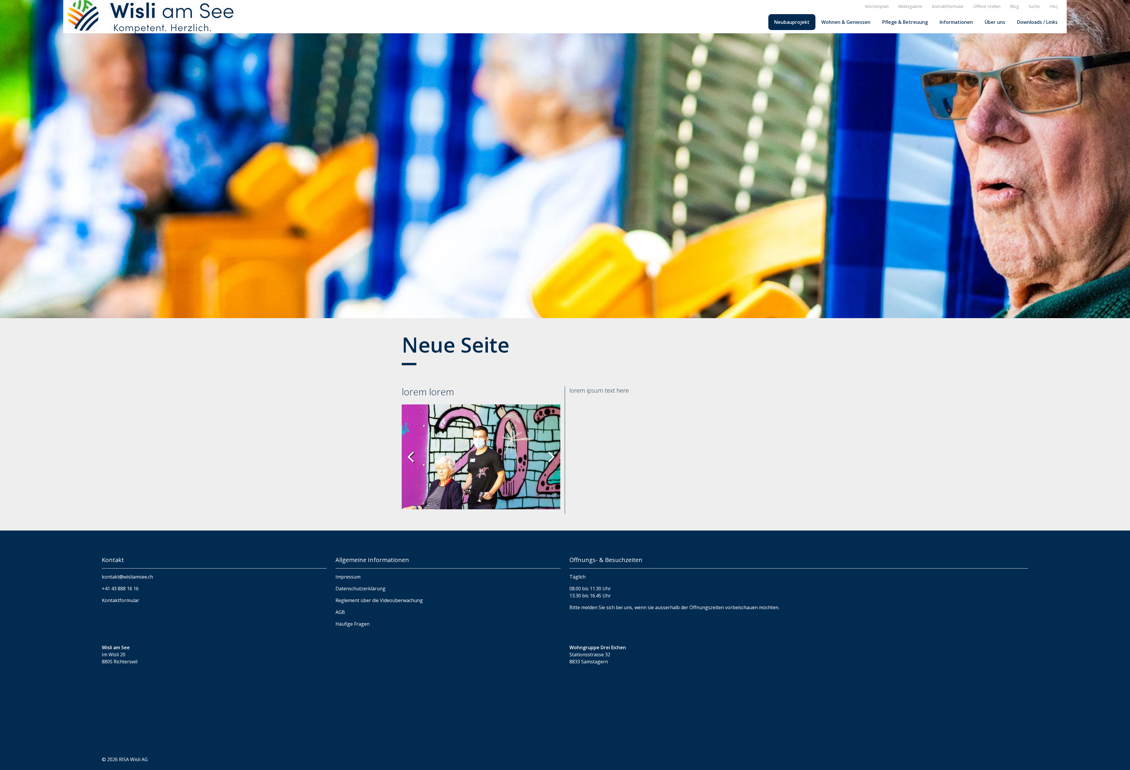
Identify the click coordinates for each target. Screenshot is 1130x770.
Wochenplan (877, 6)
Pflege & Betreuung (905, 22)
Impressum (347, 577)
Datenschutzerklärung (360, 588)
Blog (1014, 6)
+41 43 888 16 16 (120, 588)
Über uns (995, 22)
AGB (340, 612)
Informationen (956, 22)
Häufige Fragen (352, 624)
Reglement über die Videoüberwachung (379, 600)
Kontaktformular (948, 6)
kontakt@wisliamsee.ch (127, 577)
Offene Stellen (987, 6)
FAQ (1053, 6)
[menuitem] (791, 22)
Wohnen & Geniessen (845, 22)
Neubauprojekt (792, 22)
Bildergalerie (910, 6)
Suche (1034, 6)
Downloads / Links (1037, 22)
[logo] (150, 16)
